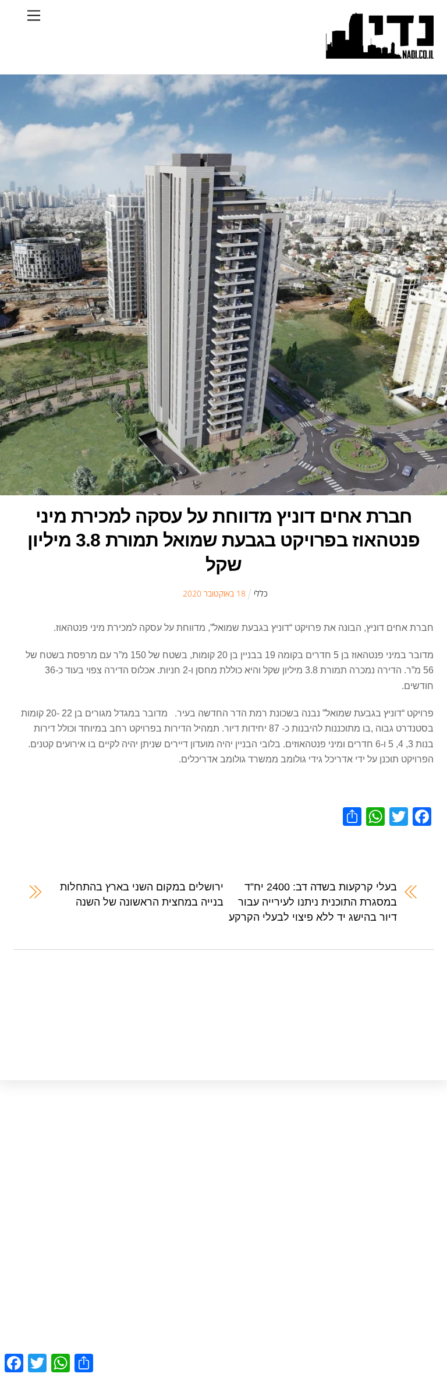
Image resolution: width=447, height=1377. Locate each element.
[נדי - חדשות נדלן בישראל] (380, 53)
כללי (261, 593)
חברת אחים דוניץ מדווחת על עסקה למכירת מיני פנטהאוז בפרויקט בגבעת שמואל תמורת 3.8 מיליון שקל (223, 540)
